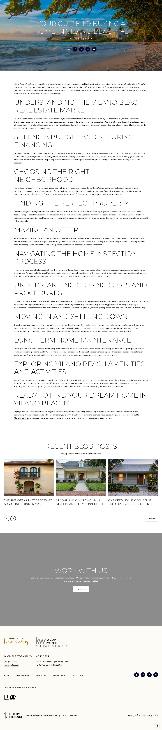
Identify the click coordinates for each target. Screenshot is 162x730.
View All (151, 519)
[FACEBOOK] (136, 674)
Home (6, 675)
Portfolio (41, 675)
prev (6, 518)
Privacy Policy (151, 715)
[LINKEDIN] (149, 674)
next (13, 518)
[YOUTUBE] (155, 674)
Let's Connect (78, 675)
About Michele (22, 675)
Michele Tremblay (21, 418)
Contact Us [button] (81, 589)
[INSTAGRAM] (143, 674)
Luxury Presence (69, 715)
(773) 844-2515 (11, 661)
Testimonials (59, 675)
